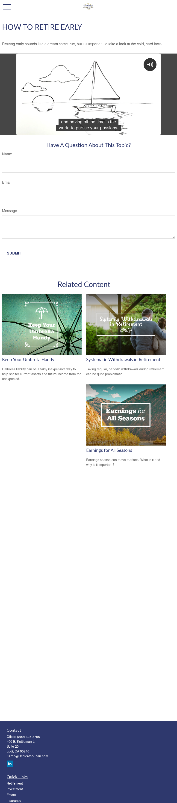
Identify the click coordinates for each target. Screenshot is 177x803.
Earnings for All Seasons (109, 450)
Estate (11, 794)
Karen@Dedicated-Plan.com (27, 756)
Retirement (15, 783)
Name (7, 153)
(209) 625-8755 (28, 736)
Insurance (14, 800)
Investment (15, 789)
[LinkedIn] (10, 764)
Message (9, 210)
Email (7, 182)
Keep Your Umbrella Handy (28, 360)
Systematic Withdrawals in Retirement (123, 360)
